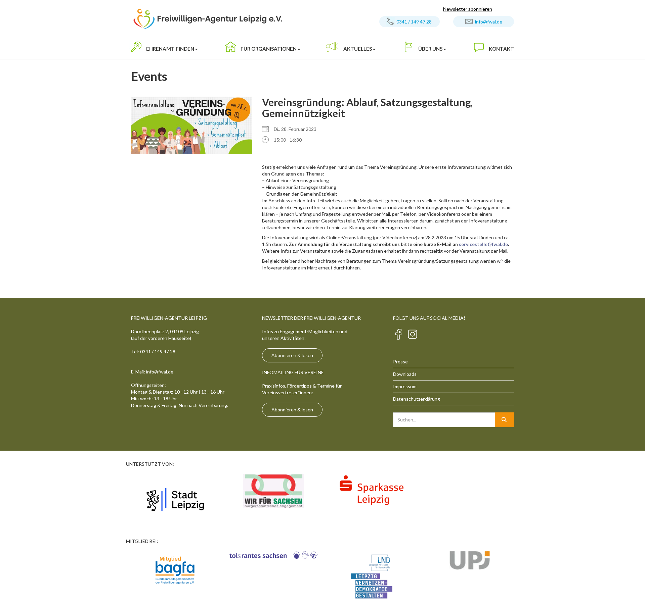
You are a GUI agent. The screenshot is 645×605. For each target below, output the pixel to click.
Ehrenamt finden (170, 49)
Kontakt (501, 49)
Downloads (405, 374)
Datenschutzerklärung (416, 399)
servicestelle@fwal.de (483, 244)
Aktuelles (357, 49)
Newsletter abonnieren (467, 9)
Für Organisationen (269, 49)
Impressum (405, 386)
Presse (400, 361)
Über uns (430, 49)
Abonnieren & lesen (292, 355)
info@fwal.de (488, 21)
